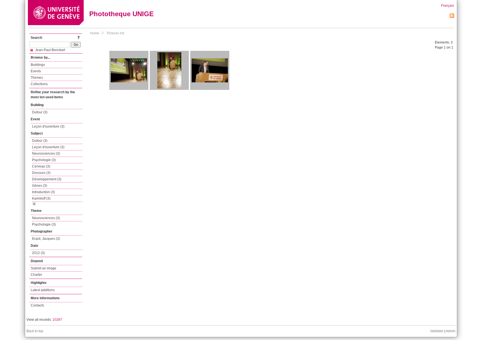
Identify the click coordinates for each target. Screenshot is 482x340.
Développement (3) (46, 179)
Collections (39, 84)
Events (36, 71)
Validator (437, 331)
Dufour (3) (39, 112)
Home (94, 33)
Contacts (37, 305)
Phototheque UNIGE (121, 14)
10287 (57, 320)
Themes (37, 78)
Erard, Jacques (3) (46, 239)
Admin (451, 331)
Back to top (34, 331)
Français (447, 6)
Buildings (38, 65)
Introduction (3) (43, 192)
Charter (36, 275)
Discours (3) (41, 173)
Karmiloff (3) (41, 198)
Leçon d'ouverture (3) (48, 126)
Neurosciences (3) (46, 153)
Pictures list (115, 33)
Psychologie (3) (44, 160)
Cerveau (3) (41, 166)
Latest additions (43, 290)
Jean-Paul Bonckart (49, 50)
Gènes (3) (39, 186)
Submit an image (43, 268)
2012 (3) (38, 253)
